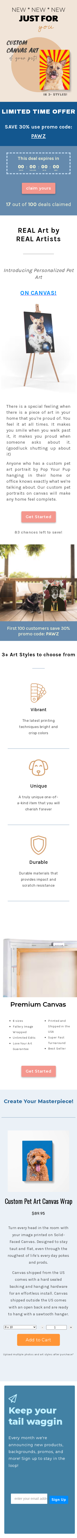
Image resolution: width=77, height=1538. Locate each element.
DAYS (21, 170)
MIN (44, 170)
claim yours (38, 188)
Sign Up (59, 1499)
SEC (56, 170)
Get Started (39, 517)
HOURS (33, 170)
